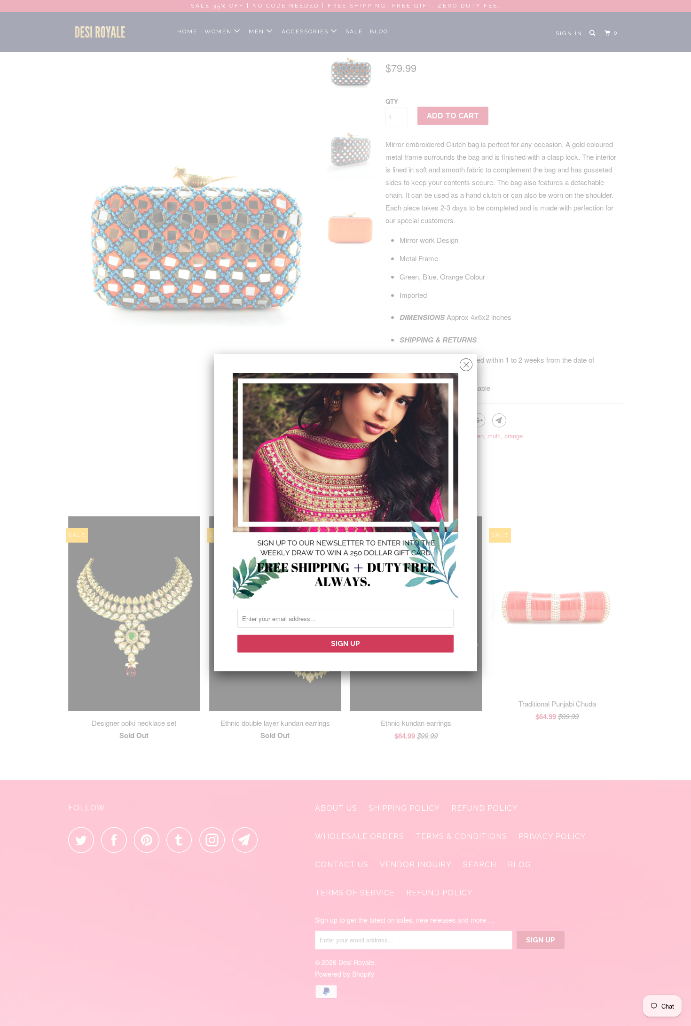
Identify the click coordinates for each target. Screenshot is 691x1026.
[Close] (466, 362)
